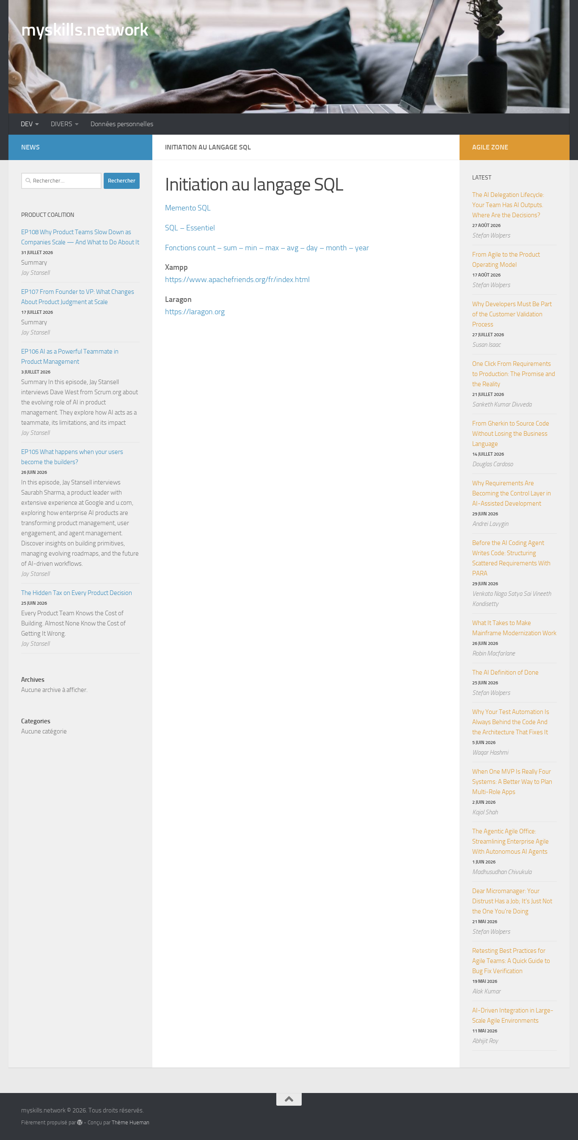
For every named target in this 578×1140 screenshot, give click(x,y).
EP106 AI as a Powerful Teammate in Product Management (69, 356)
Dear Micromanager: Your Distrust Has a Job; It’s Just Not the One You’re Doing (512, 901)
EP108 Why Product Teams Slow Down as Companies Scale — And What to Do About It (80, 237)
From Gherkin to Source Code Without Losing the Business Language (510, 434)
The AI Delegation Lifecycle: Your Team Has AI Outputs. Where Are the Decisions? (508, 205)
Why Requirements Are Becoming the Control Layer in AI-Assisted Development (511, 493)
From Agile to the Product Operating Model (506, 259)
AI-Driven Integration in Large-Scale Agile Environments (512, 1015)
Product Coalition (47, 215)
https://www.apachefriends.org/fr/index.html (237, 279)
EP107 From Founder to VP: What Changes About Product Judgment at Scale (77, 297)
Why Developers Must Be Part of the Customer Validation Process (512, 314)
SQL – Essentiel (190, 227)
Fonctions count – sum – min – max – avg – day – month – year (267, 247)
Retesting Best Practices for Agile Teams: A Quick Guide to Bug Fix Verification (511, 961)
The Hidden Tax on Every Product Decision (76, 593)
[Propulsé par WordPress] (80, 1122)
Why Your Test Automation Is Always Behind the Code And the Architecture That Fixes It (510, 722)
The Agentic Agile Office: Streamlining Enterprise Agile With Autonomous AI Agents (510, 841)
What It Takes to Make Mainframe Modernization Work (514, 628)
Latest (481, 177)
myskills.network (84, 29)
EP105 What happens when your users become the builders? (72, 457)
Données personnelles (122, 124)
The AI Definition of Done (505, 672)
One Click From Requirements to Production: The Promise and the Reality (513, 374)
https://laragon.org (195, 311)
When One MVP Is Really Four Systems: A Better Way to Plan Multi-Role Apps (512, 782)
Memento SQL (188, 208)
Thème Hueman (130, 1122)
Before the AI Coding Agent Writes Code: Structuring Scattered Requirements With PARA (511, 558)
